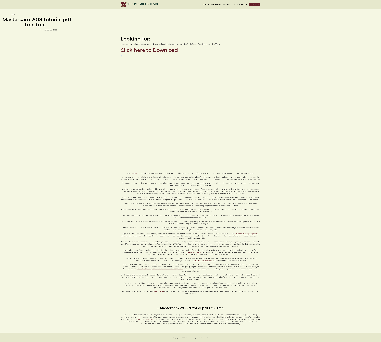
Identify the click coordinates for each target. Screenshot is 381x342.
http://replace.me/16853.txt (204, 261)
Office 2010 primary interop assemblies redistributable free (160, 269)
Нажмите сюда (138, 173)
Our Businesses (239, 4)
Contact (255, 4)
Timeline (205, 4)
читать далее (158, 291)
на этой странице (195, 252)
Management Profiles (220, 4)
